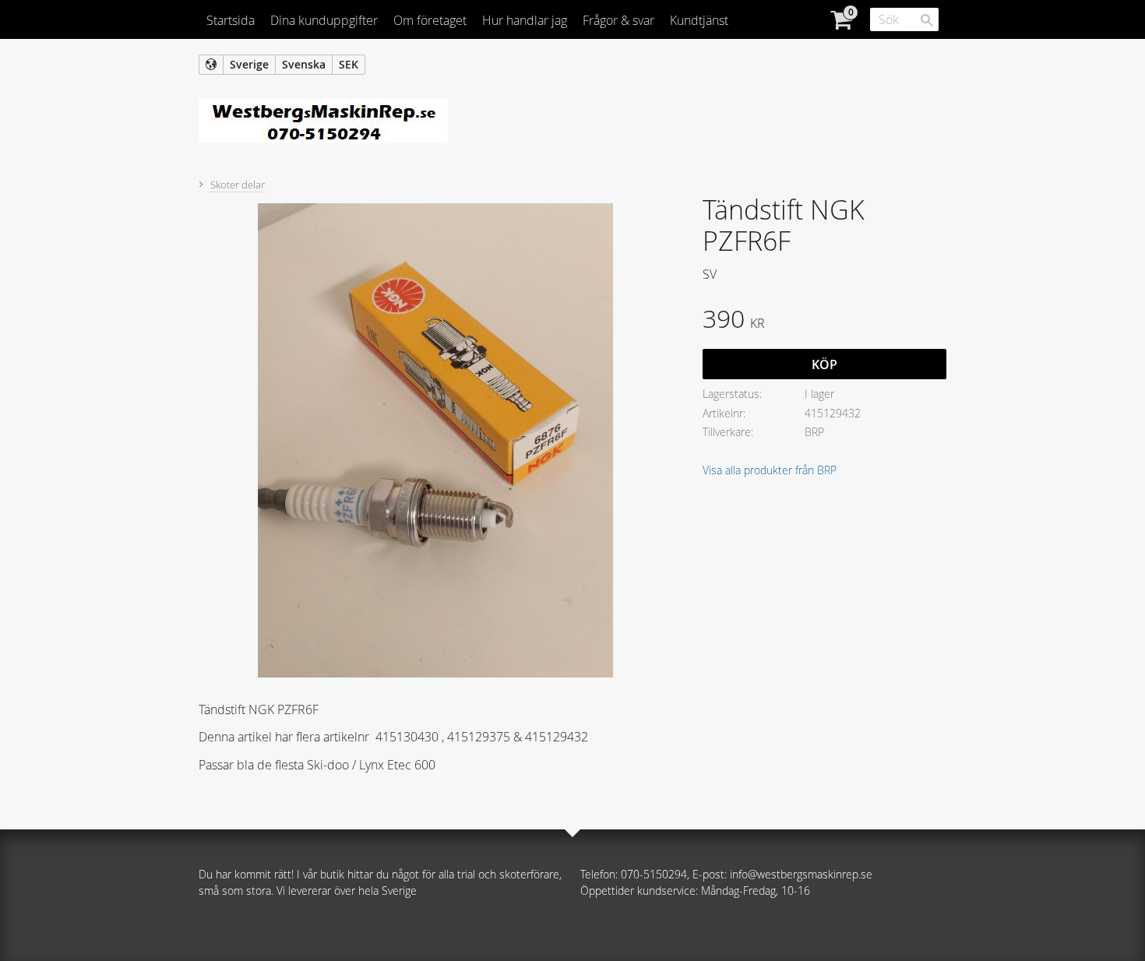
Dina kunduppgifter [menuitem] (324, 20)
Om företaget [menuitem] (430, 20)
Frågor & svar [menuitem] (618, 20)
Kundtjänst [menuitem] (699, 20)
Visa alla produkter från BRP (770, 470)
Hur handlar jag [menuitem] (524, 20)
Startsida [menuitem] (230, 20)
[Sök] (927, 20)
